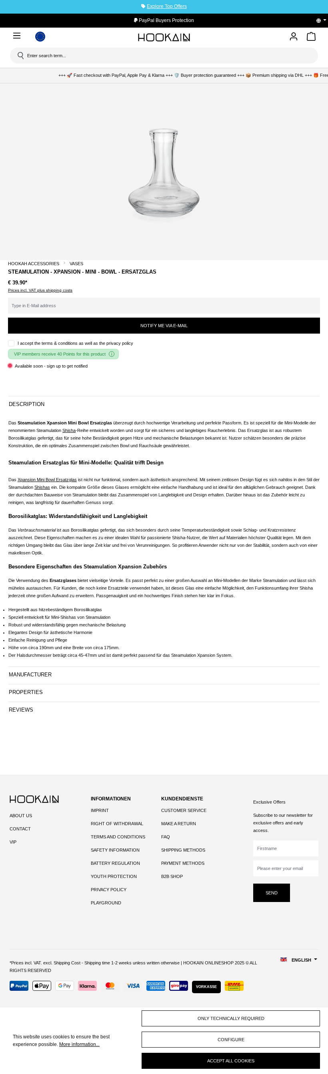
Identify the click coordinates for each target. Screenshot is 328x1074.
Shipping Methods (183, 850)
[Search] (20, 56)
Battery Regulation (115, 863)
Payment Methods (182, 863)
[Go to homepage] (164, 37)
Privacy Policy (108, 889)
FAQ (165, 836)
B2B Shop (172, 876)
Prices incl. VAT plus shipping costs (40, 290)
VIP (13, 842)
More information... (79, 1044)
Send (272, 892)
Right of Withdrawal (117, 823)
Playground (106, 902)
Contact (20, 828)
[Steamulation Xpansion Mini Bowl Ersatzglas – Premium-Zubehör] (164, 170)
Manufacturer (30, 675)
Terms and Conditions (118, 836)
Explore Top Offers (167, 6)
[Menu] (18, 35)
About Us (21, 815)
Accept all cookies (230, 1060)
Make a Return (178, 823)
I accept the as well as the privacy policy (75, 343)
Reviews (21, 710)
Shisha (69, 430)
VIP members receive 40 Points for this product (60, 354)
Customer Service (183, 810)
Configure (231, 1039)
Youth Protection (114, 876)
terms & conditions (60, 343)
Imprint (100, 810)
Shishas (42, 487)
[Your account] (293, 37)
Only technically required (231, 1018)
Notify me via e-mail (164, 325)
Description (26, 404)
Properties (26, 692)
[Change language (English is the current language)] (324, 20)
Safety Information (115, 850)
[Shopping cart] (311, 37)
